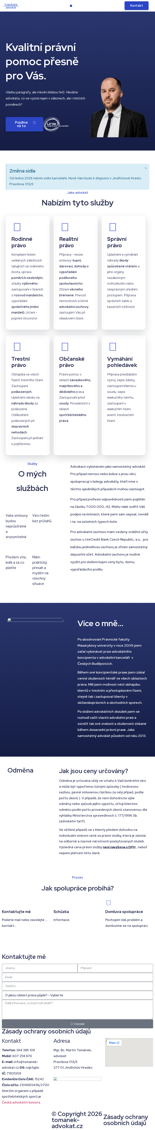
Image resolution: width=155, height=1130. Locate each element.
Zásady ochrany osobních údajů (46, 1031)
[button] (71, 6)
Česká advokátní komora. (21, 1102)
